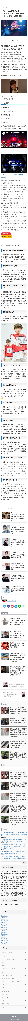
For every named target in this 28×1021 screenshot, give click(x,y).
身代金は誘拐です (7, 1004)
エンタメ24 (14, 1017)
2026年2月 (4, 916)
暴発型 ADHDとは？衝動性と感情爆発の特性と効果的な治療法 (17, 645)
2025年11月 (4, 921)
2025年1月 (4, 937)
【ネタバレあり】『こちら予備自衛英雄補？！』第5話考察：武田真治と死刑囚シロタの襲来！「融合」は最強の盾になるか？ (18, 755)
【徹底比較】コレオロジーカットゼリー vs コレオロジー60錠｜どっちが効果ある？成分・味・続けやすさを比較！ (14, 846)
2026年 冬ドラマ (7, 952)
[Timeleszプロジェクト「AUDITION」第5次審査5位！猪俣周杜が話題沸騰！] (15, 606)
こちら (3, 508)
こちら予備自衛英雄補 (8, 959)
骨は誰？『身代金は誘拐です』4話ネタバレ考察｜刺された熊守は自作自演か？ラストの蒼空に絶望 (14, 888)
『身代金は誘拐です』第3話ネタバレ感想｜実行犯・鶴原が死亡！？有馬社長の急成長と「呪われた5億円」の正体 (17, 671)
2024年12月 (4, 939)
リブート (4, 972)
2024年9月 (4, 943)
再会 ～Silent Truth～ (8, 975)
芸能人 (4, 1000)
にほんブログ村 (12, 601)
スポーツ (4, 962)
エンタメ (4, 956)
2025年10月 (4, 922)
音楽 (3, 1007)
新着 (3, 984)
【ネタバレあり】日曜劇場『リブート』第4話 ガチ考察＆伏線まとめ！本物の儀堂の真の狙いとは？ (14, 873)
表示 (16, 40)
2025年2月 (4, 935)
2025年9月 (4, 924)
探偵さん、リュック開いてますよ (11, 981)
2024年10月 (4, 942)
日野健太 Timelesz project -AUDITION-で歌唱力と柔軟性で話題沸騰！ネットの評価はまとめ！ (17, 622)
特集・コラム (5, 994)
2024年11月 (4, 940)
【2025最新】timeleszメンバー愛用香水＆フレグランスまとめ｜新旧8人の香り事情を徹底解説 (14, 834)
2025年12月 (4, 919)
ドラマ (4, 965)
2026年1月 (4, 917)
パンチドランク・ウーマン (9, 968)
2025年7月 (4, 927)
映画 (3, 988)
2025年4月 (4, 932)
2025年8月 (4, 925)
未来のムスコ (5, 991)
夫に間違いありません (8, 978)
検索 (24, 862)
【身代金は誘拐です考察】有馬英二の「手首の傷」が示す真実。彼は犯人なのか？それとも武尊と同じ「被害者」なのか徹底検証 (18, 732)
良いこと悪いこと (7, 997)
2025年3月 (4, 934)
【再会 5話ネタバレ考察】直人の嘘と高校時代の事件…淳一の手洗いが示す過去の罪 (18, 720)
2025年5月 (4, 930)
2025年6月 (4, 929)
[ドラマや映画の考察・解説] (14, 2)
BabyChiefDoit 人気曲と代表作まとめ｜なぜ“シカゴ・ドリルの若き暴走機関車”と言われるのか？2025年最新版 (17, 657)
